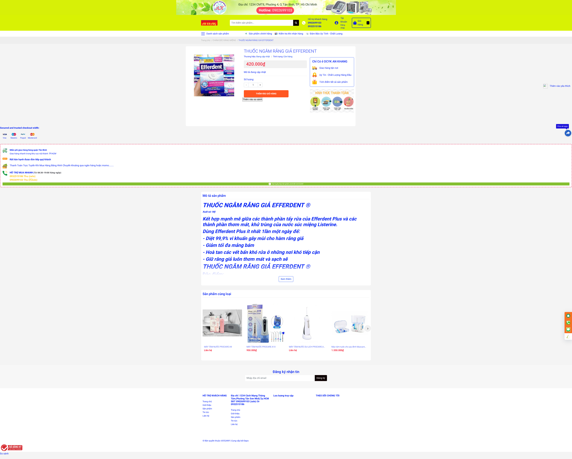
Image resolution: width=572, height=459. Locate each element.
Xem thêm (286, 279)
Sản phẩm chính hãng (260, 33)
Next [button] (367, 328)
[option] (222, 328)
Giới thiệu (207, 405)
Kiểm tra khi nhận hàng (291, 33)
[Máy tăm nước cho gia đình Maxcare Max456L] (349, 323)
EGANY (226, 440)
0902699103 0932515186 (314, 24)
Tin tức (206, 412)
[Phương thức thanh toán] (332, 100)
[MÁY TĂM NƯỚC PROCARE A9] (222, 323)
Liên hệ (206, 416)
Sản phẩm (207, 408)
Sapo (246, 440)
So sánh (4, 453)
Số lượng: (249, 79)
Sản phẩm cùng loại (217, 294)
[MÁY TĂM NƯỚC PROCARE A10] (265, 323)
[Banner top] (286, 7)
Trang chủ (207, 401)
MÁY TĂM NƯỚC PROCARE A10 (261, 347)
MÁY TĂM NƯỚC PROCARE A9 (218, 347)
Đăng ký (321, 378)
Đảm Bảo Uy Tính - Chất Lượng (326, 33)
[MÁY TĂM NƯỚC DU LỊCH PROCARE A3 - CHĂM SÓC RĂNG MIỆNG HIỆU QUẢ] (307, 323)
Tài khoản (344, 20)
